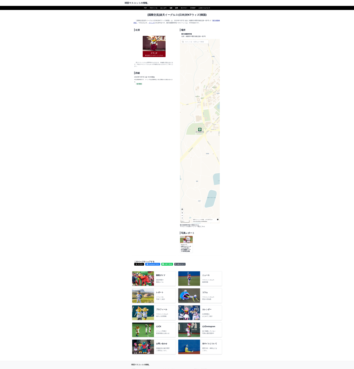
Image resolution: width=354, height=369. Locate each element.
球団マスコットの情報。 (199, 219)
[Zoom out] (182, 215)
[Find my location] (182, 209)
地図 (171, 8)
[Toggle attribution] (218, 219)
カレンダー (163, 8)
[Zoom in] (182, 213)
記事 (176, 8)
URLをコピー (181, 264)
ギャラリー (184, 8)
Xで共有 (140, 264)
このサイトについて (204, 8)
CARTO (209, 219)
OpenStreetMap (197, 221)
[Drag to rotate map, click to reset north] (182, 218)
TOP (145, 8)
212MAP (192, 8)
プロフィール (153, 8)
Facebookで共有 (154, 264)
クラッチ (152, 23)
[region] (200, 131)
